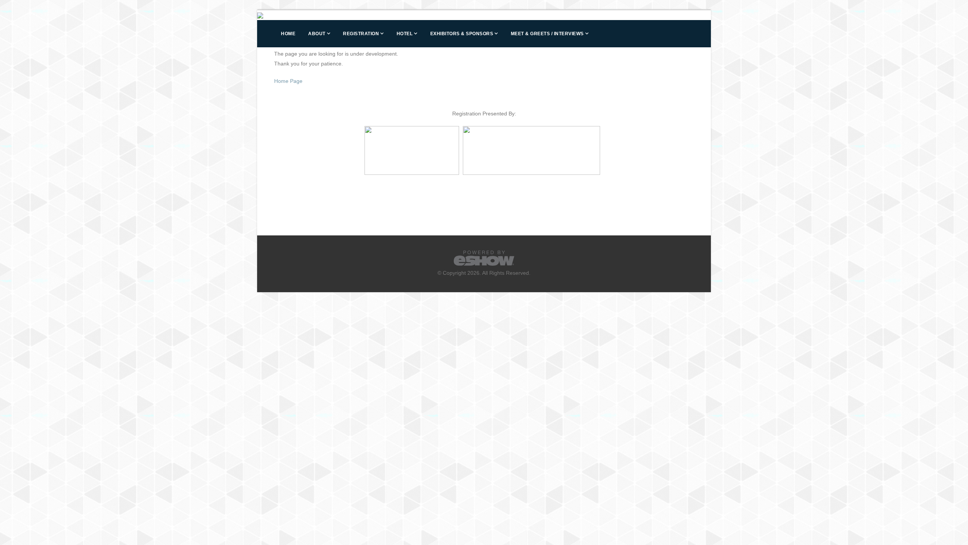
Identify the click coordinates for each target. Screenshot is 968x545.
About (317, 33)
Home (288, 33)
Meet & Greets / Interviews (547, 33)
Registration (361, 33)
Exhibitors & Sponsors (461, 33)
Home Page (288, 81)
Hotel (405, 33)
